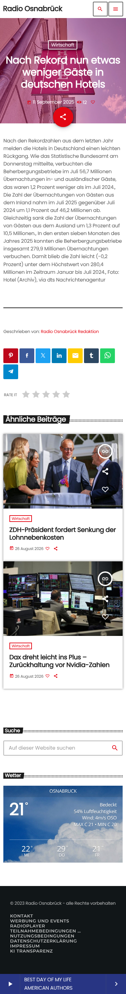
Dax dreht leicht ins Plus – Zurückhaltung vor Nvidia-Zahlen (59, 661)
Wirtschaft (62, 44)
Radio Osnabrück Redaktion (70, 331)
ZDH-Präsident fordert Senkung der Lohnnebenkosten (62, 533)
